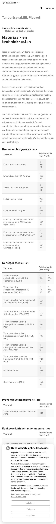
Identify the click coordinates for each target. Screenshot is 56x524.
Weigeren (31, 509)
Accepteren (30, 516)
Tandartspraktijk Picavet (21, 18)
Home (5, 28)
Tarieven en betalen (20, 28)
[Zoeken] (40, 8)
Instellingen (31, 503)
